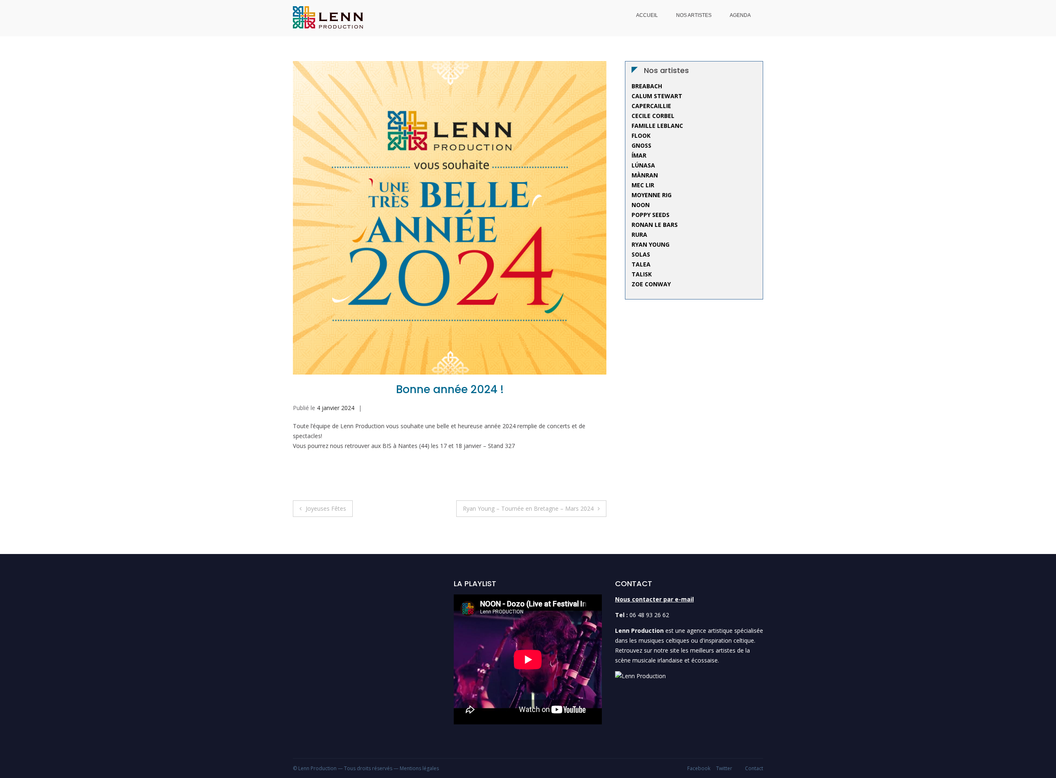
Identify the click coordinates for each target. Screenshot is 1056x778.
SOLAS (641, 254)
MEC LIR (643, 185)
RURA (639, 234)
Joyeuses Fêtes (326, 508)
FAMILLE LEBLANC (657, 126)
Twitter (724, 768)
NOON (641, 205)
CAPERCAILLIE (651, 106)
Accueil (647, 15)
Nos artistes (694, 15)
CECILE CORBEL (653, 116)
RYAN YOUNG (650, 244)
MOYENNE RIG (652, 195)
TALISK (642, 274)
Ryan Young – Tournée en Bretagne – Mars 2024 (528, 508)
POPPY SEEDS (650, 215)
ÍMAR (639, 155)
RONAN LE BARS (655, 225)
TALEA (641, 264)
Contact (754, 768)
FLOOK (641, 135)
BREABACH (647, 86)
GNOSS (641, 145)
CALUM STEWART (657, 96)
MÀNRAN (645, 175)
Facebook (698, 768)
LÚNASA (643, 165)
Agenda (740, 15)
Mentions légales (419, 768)
